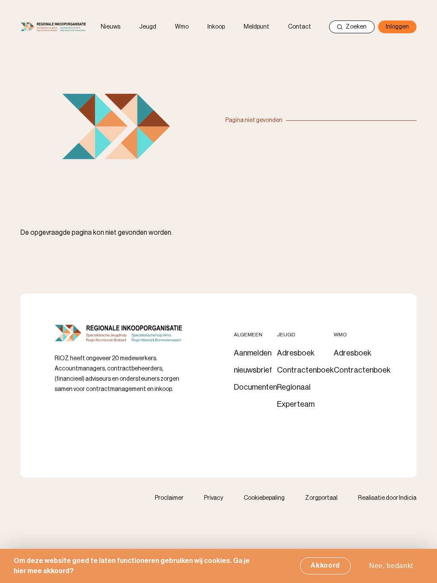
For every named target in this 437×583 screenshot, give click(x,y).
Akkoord (325, 565)
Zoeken (356, 27)
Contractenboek (305, 370)
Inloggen (397, 27)
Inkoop (216, 27)
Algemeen (248, 334)
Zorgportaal (321, 498)
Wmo (182, 27)
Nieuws (110, 27)
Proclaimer (169, 498)
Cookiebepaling (264, 498)
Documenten (255, 387)
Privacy (213, 498)
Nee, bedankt (391, 565)
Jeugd (147, 27)
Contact (299, 27)
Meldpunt (256, 27)
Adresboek (296, 353)
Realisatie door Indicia (387, 498)
